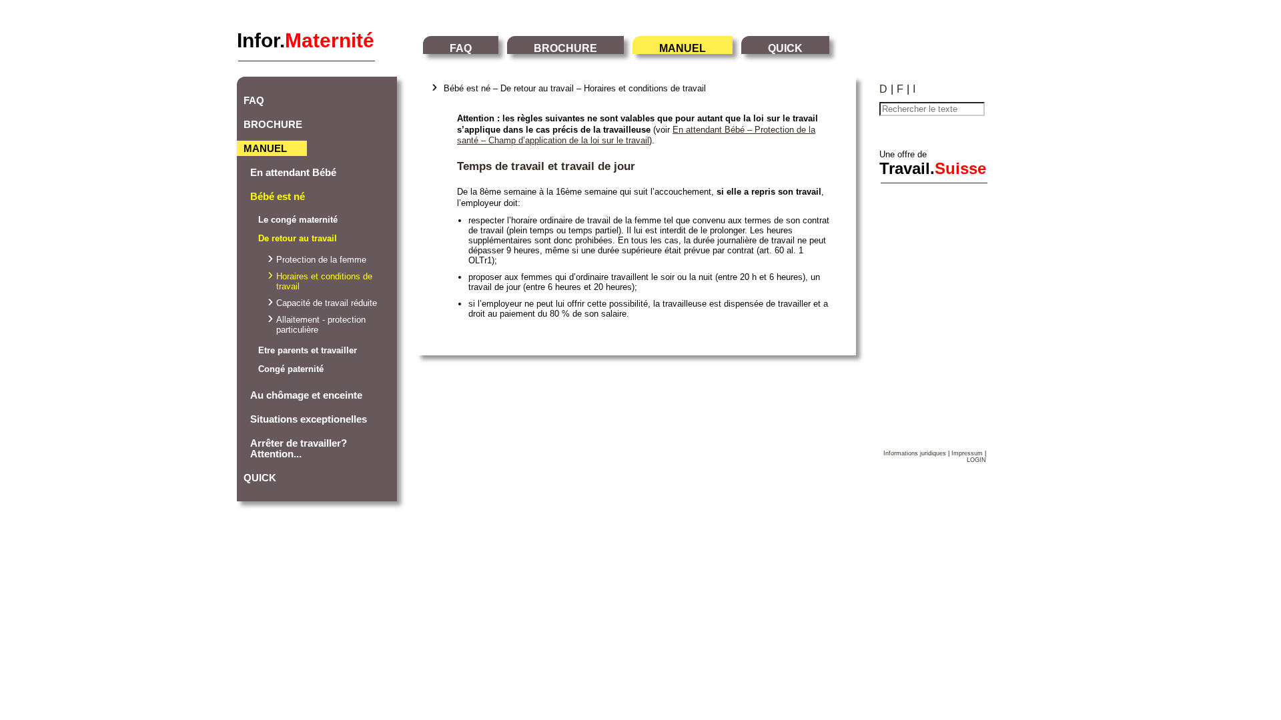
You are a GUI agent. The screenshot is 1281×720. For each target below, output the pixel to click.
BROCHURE (565, 48)
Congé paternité (291, 369)
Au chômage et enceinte (306, 395)
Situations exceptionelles (308, 419)
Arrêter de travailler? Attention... (298, 448)
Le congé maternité (298, 220)
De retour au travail (297, 238)
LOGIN (976, 460)
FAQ (461, 48)
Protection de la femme (321, 260)
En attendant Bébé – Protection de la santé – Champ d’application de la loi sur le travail (636, 135)
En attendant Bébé (293, 172)
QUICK (785, 48)
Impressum (967, 453)
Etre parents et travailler (307, 350)
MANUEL (682, 48)
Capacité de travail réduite (326, 303)
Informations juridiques (914, 453)
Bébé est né (277, 196)
